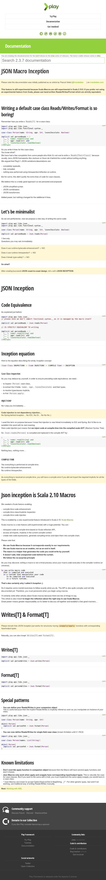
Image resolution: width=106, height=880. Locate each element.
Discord (29, 812)
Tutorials (27, 842)
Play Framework (53, 7)
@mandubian (78, 82)
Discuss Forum (18, 812)
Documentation (53, 21)
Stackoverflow (41, 812)
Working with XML (14, 788)
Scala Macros (67, 519)
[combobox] (53, 60)
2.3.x (52, 55)
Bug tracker (78, 851)
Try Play (53, 16)
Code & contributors (78, 848)
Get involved (78, 854)
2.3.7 (37, 55)
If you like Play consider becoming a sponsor (30, 824)
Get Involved (53, 26)
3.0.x (98, 55)
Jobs (78, 839)
